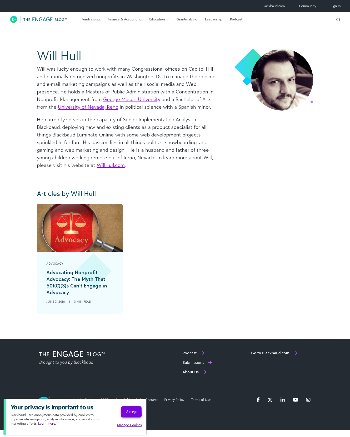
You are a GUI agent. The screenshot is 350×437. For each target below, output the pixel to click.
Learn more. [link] (47, 423)
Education (157, 19)
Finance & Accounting (125, 19)
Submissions (193, 362)
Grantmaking (186, 19)
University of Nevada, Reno (88, 107)
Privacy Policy (174, 400)
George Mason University (131, 99)
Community (307, 6)
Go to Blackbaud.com (270, 352)
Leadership (213, 19)
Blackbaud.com (274, 6)
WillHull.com (111, 165)
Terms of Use (201, 400)
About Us (191, 371)
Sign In (335, 6)
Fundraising (90, 19)
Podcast (236, 19)
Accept (131, 412)
